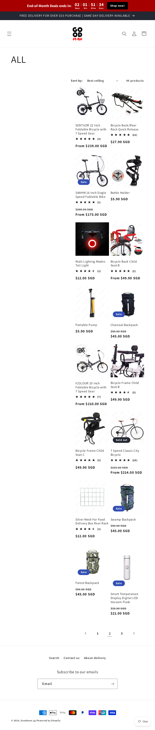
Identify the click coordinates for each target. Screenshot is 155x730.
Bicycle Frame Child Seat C (89, 453)
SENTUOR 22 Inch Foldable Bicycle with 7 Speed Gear (90, 129)
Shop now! (117, 5)
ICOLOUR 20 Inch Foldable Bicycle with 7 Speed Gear (90, 387)
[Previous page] (86, 633)
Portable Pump (86, 325)
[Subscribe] (112, 684)
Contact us (72, 658)
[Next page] (133, 633)
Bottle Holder (120, 193)
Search (54, 658)
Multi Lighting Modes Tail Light (90, 263)
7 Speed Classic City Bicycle (125, 453)
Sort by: (77, 80)
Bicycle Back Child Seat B (124, 263)
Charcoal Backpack (124, 325)
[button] (9, 33)
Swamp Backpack (123, 519)
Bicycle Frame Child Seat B (125, 385)
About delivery (95, 658)
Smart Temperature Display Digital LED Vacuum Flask (124, 598)
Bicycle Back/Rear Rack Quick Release (125, 127)
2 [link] (110, 633)
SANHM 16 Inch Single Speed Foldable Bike (90, 195)
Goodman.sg (28, 720)
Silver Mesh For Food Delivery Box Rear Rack (92, 521)
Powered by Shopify (49, 720)
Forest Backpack (87, 583)
